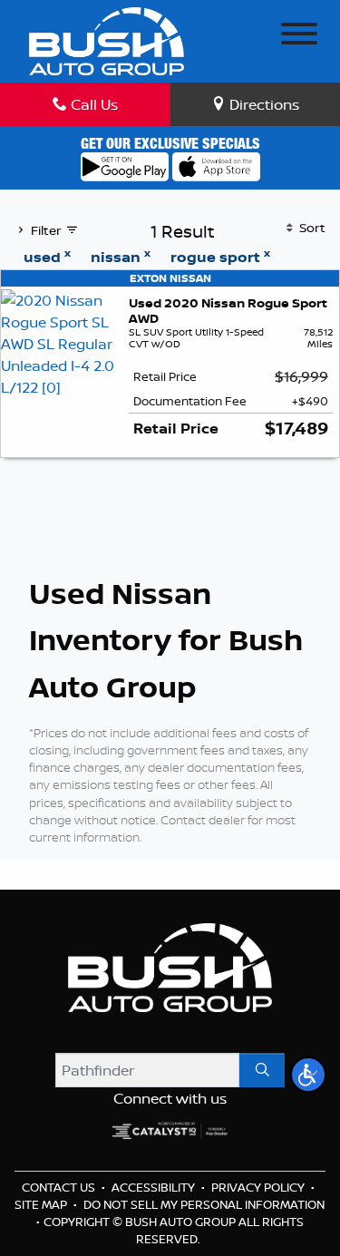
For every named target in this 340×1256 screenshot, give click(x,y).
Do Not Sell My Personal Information (204, 1204)
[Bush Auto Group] (106, 39)
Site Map (42, 1204)
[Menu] (299, 36)
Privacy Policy (259, 1187)
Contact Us (60, 1187)
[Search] (262, 1070)
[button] (308, 1074)
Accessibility (155, 1187)
